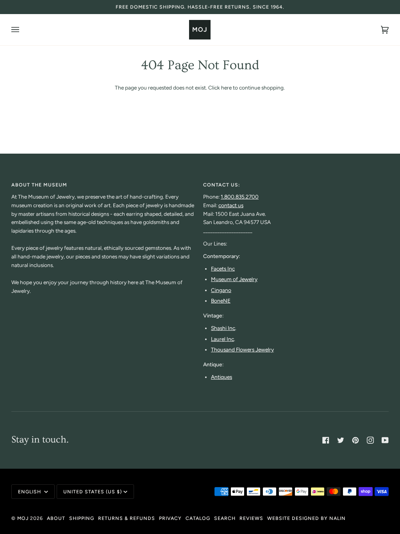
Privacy (170, 518)
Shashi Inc (223, 328)
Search (225, 518)
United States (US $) (92, 492)
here (226, 87)
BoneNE (220, 300)
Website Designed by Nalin (306, 518)
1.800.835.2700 (240, 197)
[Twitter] (340, 440)
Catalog (198, 518)
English (30, 492)
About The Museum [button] (39, 185)
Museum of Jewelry (234, 279)
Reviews (251, 518)
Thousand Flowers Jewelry (242, 349)
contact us (230, 205)
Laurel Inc (222, 339)
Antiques (221, 377)
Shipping (81, 518)
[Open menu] (23, 29)
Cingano (221, 290)
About (56, 518)
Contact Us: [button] (221, 185)
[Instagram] (370, 440)
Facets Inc (223, 268)
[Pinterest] (355, 440)
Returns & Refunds (126, 518)
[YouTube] (385, 440)
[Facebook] (325, 440)
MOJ (23, 518)
